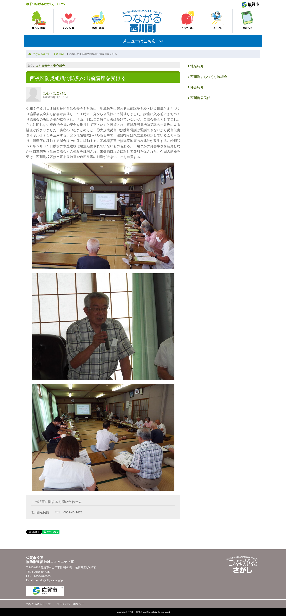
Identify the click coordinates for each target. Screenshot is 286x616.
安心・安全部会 (54, 93)
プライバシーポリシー (70, 604)
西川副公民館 (199, 97)
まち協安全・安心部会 (50, 65)
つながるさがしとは (38, 604)
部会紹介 (196, 87)
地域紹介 (196, 66)
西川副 (60, 54)
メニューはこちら (139, 41)
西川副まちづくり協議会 (208, 76)
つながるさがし (41, 54)
